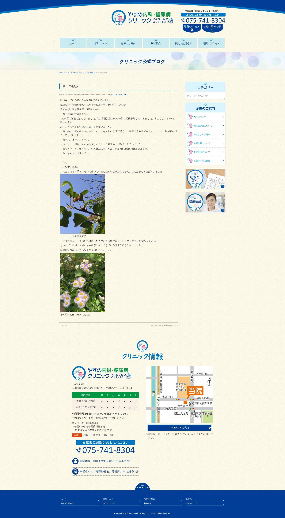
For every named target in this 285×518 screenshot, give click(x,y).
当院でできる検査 (202, 161)
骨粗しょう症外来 (202, 134)
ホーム (63, 499)
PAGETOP (142, 487)
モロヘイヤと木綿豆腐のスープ (164, 325)
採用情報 (147, 503)
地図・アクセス (109, 503)
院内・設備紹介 (67, 503)
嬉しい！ (64, 325)
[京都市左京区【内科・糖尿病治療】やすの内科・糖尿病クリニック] (142, 22)
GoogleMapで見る (179, 427)
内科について (200, 117)
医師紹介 (189, 499)
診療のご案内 (149, 499)
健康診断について (202, 143)
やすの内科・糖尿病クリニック (141, 513)
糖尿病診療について (203, 126)
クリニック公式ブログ (119, 94)
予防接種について (202, 152)
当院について (108, 499)
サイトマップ (191, 503)
